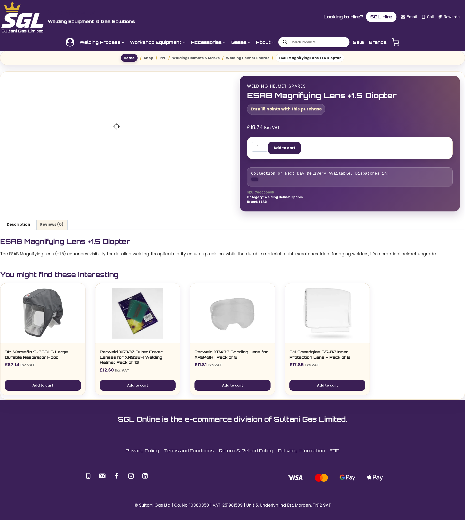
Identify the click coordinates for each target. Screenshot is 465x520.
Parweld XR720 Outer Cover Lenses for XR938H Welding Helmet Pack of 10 (131, 360)
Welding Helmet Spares (276, 86)
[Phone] (88, 479)
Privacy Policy (142, 454)
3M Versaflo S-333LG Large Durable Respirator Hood (36, 358)
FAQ (335, 454)
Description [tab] (18, 228)
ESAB (263, 205)
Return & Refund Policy (246, 454)
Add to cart (301, 147)
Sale (358, 42)
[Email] (102, 479)
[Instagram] (131, 479)
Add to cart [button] (42, 388)
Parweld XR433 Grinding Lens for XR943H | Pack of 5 (231, 358)
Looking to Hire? (343, 16)
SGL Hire (381, 16)
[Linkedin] (145, 479)
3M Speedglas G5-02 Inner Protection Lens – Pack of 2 (319, 358)
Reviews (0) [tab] (51, 228)
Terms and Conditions (189, 454)
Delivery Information (301, 454)
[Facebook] (116, 479)
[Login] (70, 42)
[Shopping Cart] (395, 42)
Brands (378, 42)
